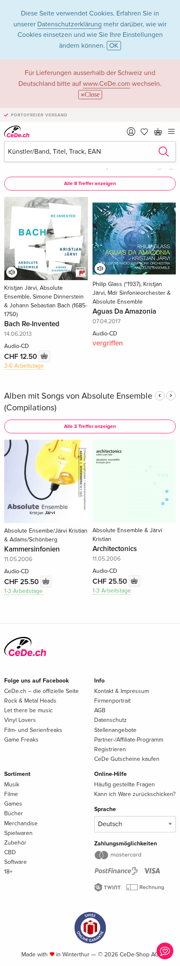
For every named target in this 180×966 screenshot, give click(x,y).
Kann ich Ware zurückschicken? (134, 794)
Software (15, 862)
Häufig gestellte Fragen (124, 784)
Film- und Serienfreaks (33, 730)
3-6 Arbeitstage (24, 365)
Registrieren (110, 749)
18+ (8, 871)
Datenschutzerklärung (69, 24)
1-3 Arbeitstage (23, 591)
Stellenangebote (115, 730)
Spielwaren (18, 833)
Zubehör (15, 842)
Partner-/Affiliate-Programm (128, 739)
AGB (99, 710)
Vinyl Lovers (20, 720)
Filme (11, 794)
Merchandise (21, 823)
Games (13, 803)
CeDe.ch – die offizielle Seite (41, 691)
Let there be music (28, 710)
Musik (11, 784)
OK (113, 45)
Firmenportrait (112, 700)
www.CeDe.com (106, 84)
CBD (10, 852)
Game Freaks (21, 739)
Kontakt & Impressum (121, 691)
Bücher (13, 813)
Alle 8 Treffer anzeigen (90, 183)
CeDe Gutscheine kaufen (126, 758)
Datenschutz (110, 720)
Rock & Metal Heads (30, 700)
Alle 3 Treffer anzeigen (90, 426)
